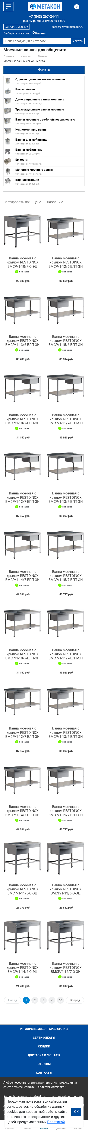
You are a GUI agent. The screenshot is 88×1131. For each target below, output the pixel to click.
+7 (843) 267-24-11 (44, 17)
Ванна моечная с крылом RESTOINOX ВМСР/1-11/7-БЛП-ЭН (65, 654)
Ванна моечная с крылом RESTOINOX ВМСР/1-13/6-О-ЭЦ (66, 889)
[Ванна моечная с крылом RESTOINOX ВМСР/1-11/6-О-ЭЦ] (22, 858)
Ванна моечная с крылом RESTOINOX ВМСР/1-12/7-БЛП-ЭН (22, 732)
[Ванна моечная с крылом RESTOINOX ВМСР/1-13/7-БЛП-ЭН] (65, 701)
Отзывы (44, 1064)
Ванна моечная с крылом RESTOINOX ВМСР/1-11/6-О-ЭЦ (22, 889)
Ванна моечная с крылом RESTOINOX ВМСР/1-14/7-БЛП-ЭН (22, 811)
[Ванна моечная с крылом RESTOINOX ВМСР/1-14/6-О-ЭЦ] (22, 936)
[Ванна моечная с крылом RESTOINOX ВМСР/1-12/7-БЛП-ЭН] (22, 701)
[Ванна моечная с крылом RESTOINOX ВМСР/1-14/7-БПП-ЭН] (22, 544)
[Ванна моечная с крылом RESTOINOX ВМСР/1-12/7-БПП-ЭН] (22, 466)
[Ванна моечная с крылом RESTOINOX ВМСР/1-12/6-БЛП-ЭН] (65, 231)
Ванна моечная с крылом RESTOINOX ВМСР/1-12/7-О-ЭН (66, 968)
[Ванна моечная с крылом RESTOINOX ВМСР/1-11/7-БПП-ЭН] (65, 388)
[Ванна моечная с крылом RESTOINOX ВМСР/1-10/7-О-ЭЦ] (22, 231)
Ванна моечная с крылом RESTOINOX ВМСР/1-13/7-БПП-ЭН (65, 497)
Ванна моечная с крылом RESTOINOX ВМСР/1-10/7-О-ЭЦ (22, 262)
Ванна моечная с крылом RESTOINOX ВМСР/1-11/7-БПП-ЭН (65, 419)
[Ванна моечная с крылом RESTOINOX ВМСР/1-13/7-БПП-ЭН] (65, 466)
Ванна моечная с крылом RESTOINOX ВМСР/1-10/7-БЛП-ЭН (22, 654)
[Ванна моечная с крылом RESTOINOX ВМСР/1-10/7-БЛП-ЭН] (22, 623)
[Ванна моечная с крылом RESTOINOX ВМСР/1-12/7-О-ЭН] (65, 936)
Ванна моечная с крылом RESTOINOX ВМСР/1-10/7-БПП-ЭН (22, 419)
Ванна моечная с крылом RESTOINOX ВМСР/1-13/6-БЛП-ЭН (22, 341)
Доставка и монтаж (44, 1055)
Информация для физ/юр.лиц (44, 1029)
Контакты (44, 1072)
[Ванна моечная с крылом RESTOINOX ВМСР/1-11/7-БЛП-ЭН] (65, 623)
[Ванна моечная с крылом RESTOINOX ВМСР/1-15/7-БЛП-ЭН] (65, 780)
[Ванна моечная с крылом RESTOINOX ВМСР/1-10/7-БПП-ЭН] (22, 388)
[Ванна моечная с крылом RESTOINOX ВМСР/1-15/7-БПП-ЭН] (65, 544)
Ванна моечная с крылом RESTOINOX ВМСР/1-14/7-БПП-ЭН (22, 576)
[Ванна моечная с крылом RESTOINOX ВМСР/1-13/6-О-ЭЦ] (65, 858)
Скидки (44, 1046)
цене (37, 202)
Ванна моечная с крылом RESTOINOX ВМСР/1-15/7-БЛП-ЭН (65, 811)
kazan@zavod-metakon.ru (67, 26)
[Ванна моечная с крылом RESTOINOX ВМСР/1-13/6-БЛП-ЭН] (22, 309)
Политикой (56, 1122)
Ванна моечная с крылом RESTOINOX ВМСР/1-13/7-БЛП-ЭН (65, 732)
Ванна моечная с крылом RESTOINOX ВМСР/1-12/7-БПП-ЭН (22, 497)
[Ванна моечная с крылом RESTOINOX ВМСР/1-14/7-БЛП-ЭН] (22, 780)
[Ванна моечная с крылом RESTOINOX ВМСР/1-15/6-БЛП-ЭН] (65, 309)
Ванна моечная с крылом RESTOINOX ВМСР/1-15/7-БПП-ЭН (65, 576)
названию (55, 202)
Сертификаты (44, 1037)
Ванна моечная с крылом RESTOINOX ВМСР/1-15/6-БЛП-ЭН (65, 341)
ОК (76, 1112)
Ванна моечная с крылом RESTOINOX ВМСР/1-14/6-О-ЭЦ (22, 968)
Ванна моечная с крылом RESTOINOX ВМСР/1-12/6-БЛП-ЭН (65, 262)
